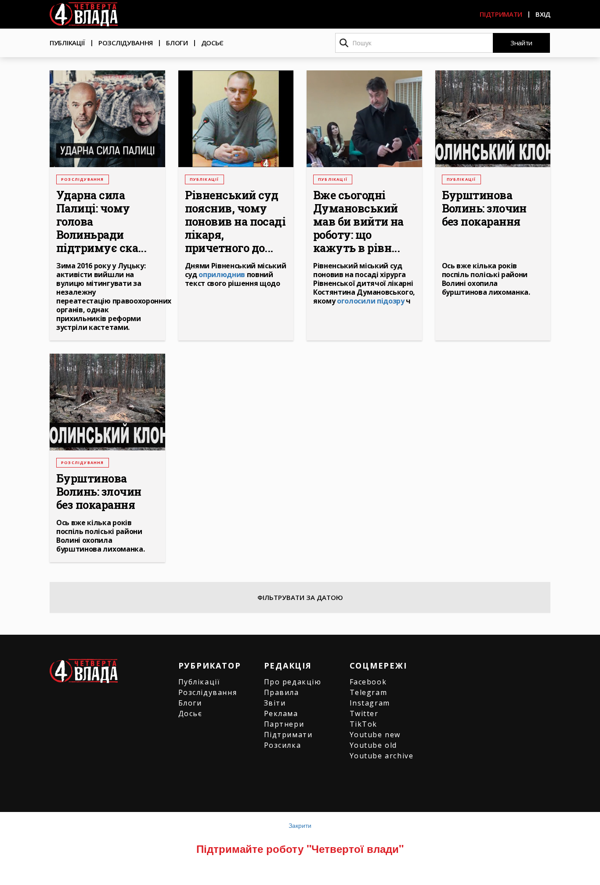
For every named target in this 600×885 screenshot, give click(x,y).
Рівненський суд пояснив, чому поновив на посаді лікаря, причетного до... (235, 222)
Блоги (177, 42)
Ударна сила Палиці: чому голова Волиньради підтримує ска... (101, 222)
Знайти (521, 42)
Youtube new (375, 734)
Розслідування (125, 42)
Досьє (212, 42)
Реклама (281, 713)
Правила (281, 692)
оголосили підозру (371, 301)
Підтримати (501, 14)
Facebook (368, 682)
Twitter (364, 713)
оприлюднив (222, 274)
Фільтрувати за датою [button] (300, 597)
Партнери (284, 724)
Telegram (368, 692)
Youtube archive (382, 756)
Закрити (300, 825)
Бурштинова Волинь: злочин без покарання (484, 208)
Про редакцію (293, 682)
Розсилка (282, 745)
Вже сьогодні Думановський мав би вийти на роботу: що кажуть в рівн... (358, 222)
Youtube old (374, 745)
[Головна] (84, 14)
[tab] (300, 597)
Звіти (275, 703)
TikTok (364, 724)
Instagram (370, 703)
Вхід (542, 14)
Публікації (67, 42)
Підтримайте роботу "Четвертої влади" (300, 848)
